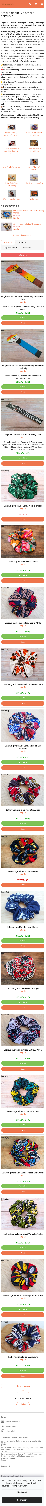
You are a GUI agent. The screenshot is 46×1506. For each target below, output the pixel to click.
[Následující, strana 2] (23, 1392)
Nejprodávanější (10, 248)
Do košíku (23, 318)
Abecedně (27, 248)
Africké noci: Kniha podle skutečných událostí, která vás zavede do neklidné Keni (22, 1448)
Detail (23, 323)
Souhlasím (22, 1500)
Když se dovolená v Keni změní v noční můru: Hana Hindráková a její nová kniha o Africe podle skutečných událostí (21, 1456)
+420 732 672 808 (11, 1426)
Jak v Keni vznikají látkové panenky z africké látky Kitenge (21, 1442)
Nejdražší (22, 242)
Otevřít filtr (23, 255)
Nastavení (22, 1492)
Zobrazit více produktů (22, 235)
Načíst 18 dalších (23, 1386)
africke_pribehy (11, 1431)
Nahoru (24, 1404)
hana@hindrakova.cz (13, 1421)
